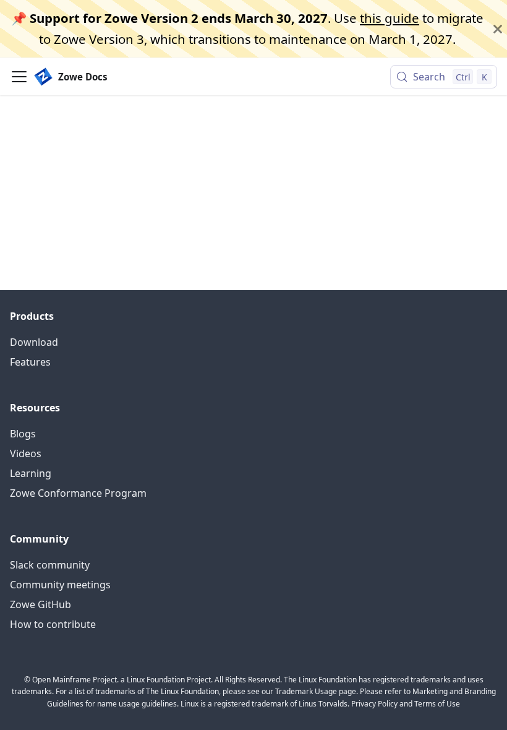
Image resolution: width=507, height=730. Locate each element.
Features (30, 362)
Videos (25, 453)
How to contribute (53, 624)
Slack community (50, 565)
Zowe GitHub (40, 604)
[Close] (497, 29)
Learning (30, 473)
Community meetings (60, 584)
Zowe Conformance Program (78, 493)
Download (34, 342)
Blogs (23, 433)
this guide (389, 18)
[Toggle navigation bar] (19, 76)
